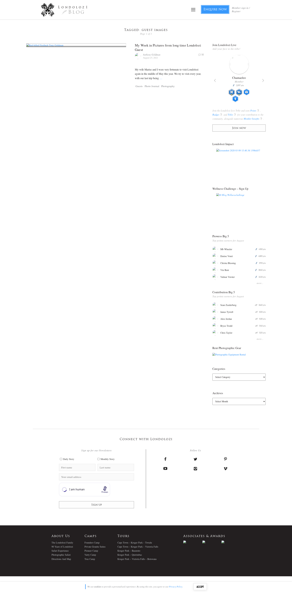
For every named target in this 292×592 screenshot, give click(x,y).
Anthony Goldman (151, 54)
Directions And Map (61, 559)
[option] (239, 79)
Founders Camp (92, 542)
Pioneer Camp (91, 550)
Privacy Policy (175, 586)
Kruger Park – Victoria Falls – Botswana (136, 559)
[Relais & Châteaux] (231, 542)
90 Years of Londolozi (62, 546)
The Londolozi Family (62, 542)
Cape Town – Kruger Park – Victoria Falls (137, 546)
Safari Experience (60, 550)
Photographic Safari (61, 554)
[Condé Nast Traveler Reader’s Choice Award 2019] (192, 542)
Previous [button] (214, 80)
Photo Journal (152, 86)
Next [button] (263, 80)
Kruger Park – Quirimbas (129, 554)
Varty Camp (90, 554)
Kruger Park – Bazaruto (128, 550)
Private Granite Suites (94, 546)
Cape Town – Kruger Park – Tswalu (134, 542)
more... (260, 283)
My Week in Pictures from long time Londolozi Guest (168, 47)
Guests (139, 86)
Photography (168, 86)
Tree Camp (89, 559)
